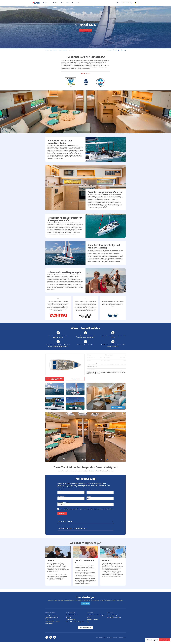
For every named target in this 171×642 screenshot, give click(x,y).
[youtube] (54, 637)
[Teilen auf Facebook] (113, 50)
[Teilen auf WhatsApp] (122, 50)
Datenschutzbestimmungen (114, 617)
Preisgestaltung (85, 30)
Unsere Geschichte (70, 619)
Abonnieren (85, 603)
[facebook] (46, 637)
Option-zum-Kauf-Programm (52, 621)
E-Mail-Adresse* (61, 496)
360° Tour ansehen (75, 378)
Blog (88, 621)
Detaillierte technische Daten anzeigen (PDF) (55, 379)
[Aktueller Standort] (136, 3)
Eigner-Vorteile (49, 623)
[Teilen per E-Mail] (125, 50)
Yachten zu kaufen (53, 50)
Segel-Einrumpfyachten (64, 50)
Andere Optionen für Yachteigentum (75, 621)
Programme (46, 3)
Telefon (89, 496)
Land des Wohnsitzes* (63, 502)
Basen (62, 3)
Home (46, 50)
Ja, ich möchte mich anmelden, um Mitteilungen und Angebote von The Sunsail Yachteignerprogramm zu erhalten (86, 509)
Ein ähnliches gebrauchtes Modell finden (72, 528)
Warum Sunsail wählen (72, 615)
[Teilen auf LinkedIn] (115, 50)
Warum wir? (70, 3)
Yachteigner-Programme (51, 615)
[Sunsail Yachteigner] (36, 3)
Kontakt (88, 617)
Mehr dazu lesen (85, 73)
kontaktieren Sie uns (94, 471)
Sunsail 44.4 (72, 50)
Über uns (68, 617)
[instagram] (50, 637)
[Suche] (117, 3)
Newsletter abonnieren (92, 619)
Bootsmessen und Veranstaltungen (95, 615)
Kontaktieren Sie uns (85, 627)
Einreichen (62, 513)
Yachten (55, 3)
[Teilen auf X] (118, 50)
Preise (78, 3)
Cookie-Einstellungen (112, 615)
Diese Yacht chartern (65, 521)
